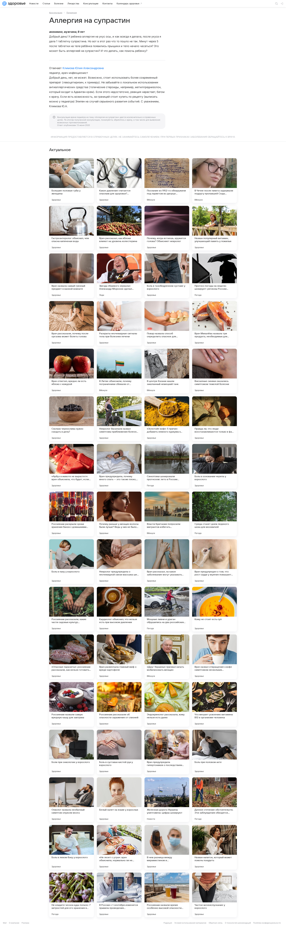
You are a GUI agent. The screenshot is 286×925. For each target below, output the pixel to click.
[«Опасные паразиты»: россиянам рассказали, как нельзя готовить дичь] (71, 656)
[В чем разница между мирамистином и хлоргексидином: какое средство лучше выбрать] (166, 847)
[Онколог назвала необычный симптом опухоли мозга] (71, 799)
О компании (14, 923)
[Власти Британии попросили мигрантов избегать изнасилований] (166, 514)
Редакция (168, 923)
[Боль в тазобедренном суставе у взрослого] (166, 275)
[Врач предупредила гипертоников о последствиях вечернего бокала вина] (166, 752)
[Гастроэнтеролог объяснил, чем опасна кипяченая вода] (71, 228)
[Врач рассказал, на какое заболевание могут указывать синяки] (166, 561)
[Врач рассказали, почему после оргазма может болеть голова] (71, 323)
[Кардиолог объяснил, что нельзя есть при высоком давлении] (119, 609)
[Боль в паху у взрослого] (71, 561)
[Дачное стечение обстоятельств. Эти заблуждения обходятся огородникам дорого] (214, 799)
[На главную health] (16, 3)
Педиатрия (71, 12)
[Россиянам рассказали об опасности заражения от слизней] (119, 704)
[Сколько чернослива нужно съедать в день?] (71, 418)
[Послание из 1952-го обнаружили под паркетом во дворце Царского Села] (166, 180)
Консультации (55, 12)
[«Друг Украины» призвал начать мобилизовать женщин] (166, 656)
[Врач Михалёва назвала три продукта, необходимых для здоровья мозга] (214, 323)
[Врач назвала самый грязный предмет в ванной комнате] (71, 275)
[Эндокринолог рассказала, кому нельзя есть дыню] (166, 704)
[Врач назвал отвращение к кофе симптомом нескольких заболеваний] (214, 656)
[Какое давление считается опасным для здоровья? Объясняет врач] (119, 180)
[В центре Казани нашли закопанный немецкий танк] (166, 371)
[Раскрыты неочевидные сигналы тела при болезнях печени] (119, 323)
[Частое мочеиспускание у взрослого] (214, 895)
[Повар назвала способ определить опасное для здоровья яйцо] (166, 323)
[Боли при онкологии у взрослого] (71, 752)
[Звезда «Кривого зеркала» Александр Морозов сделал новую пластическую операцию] (119, 275)
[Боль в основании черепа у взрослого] (214, 466)
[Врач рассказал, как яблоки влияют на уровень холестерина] (119, 228)
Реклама (25, 923)
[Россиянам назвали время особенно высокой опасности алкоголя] (166, 895)
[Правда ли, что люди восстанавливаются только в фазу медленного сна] (214, 418)
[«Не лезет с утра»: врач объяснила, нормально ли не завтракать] (119, 847)
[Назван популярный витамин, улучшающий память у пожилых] (214, 228)
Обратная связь (216, 923)
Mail (5, 923)
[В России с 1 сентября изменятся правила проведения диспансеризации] (119, 895)
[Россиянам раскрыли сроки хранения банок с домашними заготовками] (71, 514)
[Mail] (4, 3)
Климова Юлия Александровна (83, 68)
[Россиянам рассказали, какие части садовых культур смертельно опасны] (71, 609)
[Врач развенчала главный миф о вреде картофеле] (119, 656)
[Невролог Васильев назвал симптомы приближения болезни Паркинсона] (119, 418)
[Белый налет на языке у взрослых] (119, 799)
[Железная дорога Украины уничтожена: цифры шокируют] (166, 799)
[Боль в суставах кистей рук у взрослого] (119, 752)
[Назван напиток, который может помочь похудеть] (214, 847)
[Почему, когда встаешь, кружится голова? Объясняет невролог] (166, 228)
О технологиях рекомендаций (238, 923)
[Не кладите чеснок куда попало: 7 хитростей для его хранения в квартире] (71, 895)
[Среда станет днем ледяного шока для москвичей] (214, 514)
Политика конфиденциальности (267, 923)
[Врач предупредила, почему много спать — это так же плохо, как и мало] (119, 466)
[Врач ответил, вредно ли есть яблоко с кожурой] (71, 371)
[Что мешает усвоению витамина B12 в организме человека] (214, 704)
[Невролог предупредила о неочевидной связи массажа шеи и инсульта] (119, 561)
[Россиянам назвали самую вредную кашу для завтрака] (71, 704)
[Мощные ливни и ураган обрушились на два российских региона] (166, 609)
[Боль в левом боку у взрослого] (71, 847)
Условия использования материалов (190, 923)
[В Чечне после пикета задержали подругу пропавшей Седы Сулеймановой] (214, 180)
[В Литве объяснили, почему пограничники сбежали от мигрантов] (119, 371)
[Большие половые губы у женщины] (71, 180)
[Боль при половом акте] (214, 752)
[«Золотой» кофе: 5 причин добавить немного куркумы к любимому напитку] (166, 418)
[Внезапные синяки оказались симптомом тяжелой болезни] (214, 371)
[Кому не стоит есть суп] (214, 609)
